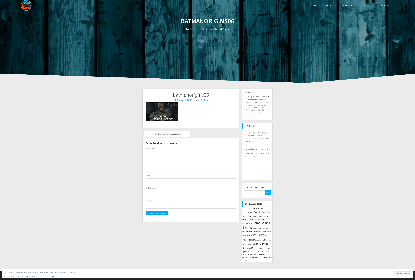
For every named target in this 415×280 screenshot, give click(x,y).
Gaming (347, 5)
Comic (257, 212)
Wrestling (245, 258)
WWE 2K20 (268, 257)
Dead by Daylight (258, 216)
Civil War (250, 213)
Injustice (257, 231)
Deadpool (268, 216)
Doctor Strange (259, 219)
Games (265, 223)
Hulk (253, 231)
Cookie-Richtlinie (49, 276)
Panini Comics (260, 243)
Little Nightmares (259, 240)
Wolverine (265, 254)
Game (256, 223)
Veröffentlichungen (254, 254)
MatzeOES (181, 100)
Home (313, 5)
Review (246, 248)
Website (149, 200)
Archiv (330, 5)
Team (364, 5)
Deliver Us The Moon (248, 219)
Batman (258, 208)
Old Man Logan (246, 244)
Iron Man (263, 231)
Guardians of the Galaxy (259, 228)
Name (148, 175)
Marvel (268, 239)
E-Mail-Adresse (152, 188)
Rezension (257, 248)
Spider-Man (246, 251)
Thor (263, 252)
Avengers (245, 209)
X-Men (244, 261)
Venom (244, 254)
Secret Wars (267, 248)
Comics (266, 212)
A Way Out (251, 209)
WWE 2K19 (259, 257)
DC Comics (247, 216)
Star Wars (254, 252)
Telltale (259, 252)
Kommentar (151, 148)
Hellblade (249, 231)
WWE (251, 257)
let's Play (259, 235)
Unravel (267, 252)
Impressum (383, 5)
